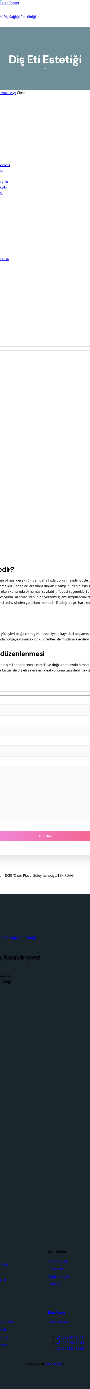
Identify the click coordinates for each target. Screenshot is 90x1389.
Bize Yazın (56, 1312)
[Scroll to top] (78, 1363)
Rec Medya (53, 1364)
